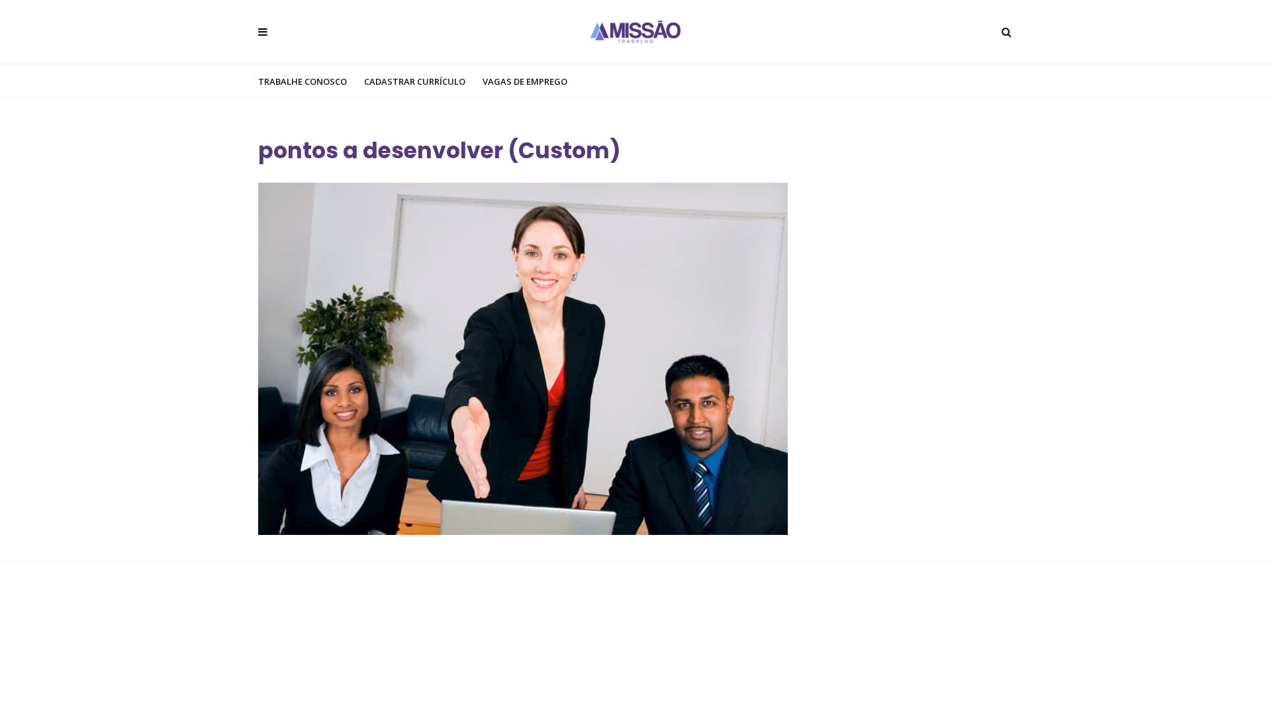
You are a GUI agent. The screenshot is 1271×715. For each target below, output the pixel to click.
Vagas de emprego (525, 81)
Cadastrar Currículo (414, 81)
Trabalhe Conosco (302, 81)
